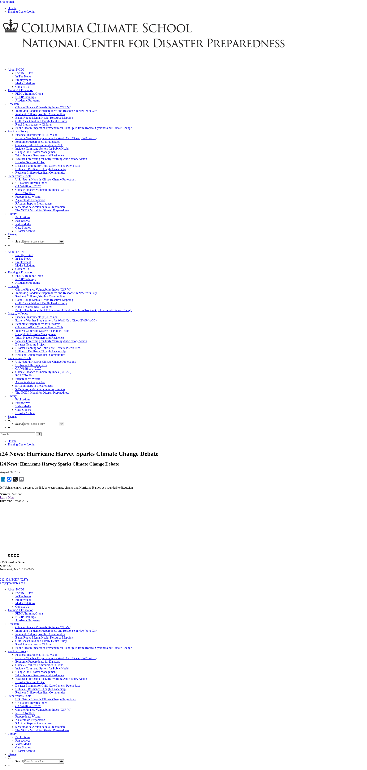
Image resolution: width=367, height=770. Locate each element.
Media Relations (25, 83)
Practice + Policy (18, 131)
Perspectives (22, 220)
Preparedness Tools (19, 176)
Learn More (7, 497)
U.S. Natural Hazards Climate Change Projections (45, 179)
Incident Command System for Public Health (42, 148)
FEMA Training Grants (29, 93)
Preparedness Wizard (28, 196)
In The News (23, 76)
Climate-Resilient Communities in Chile (39, 145)
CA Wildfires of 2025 (28, 186)
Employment (23, 79)
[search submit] (61, 242)
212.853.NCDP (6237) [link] (14, 579)
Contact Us (22, 86)
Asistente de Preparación (30, 200)
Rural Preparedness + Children (33, 124)
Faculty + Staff (24, 73)
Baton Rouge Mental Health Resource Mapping (44, 117)
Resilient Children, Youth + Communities (40, 114)
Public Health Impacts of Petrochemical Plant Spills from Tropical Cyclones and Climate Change (73, 128)
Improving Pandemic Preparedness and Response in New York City (56, 110)
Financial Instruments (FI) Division (36, 134)
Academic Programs (27, 100)
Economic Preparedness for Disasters (37, 141)
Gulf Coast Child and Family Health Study (41, 121)
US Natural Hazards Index (31, 182)
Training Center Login (21, 11)
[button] (187, 240)
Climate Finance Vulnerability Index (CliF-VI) (43, 107)
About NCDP (16, 69)
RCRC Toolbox (25, 193)
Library (12, 213)
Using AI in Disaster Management (35, 152)
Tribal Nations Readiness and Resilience (39, 155)
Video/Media (23, 224)
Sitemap (12, 234)
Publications (22, 217)
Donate (12, 8)
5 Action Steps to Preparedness (34, 203)
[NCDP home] (110, 549)
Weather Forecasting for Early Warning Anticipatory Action (51, 158)
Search (19, 241)
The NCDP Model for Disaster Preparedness (42, 210)
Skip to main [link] (7, 1)
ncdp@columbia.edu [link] (12, 583)
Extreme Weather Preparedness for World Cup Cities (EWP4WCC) (56, 138)
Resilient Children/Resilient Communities (40, 172)
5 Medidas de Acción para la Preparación (40, 207)
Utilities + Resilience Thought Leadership (40, 169)
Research (13, 104)
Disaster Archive (25, 231)
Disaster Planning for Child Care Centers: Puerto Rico (47, 165)
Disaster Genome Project (30, 162)
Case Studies (23, 227)
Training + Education (20, 90)
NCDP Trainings (25, 97)
